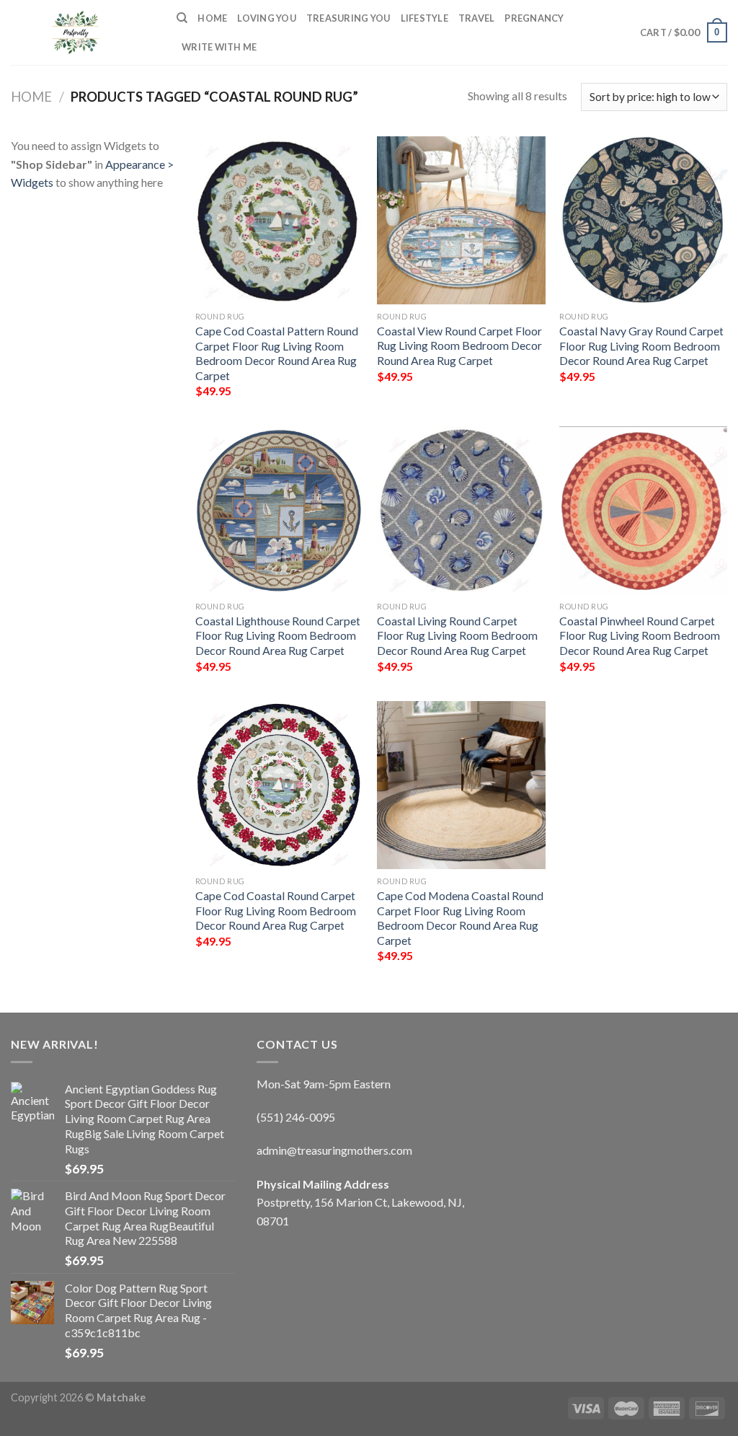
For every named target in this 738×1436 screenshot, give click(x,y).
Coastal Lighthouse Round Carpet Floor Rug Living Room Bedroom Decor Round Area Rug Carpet (277, 635)
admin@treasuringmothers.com (334, 1150)
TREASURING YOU (348, 18)
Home (212, 18)
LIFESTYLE (424, 18)
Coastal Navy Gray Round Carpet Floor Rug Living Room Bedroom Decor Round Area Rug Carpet (641, 345)
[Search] (182, 18)
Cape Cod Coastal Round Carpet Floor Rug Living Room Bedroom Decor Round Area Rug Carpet (275, 910)
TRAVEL (476, 18)
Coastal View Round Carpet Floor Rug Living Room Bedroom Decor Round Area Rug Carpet (459, 345)
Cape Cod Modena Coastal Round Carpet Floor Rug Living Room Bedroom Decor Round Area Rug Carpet (460, 918)
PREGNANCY (534, 18)
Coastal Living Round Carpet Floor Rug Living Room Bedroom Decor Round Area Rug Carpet (457, 635)
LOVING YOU (266, 18)
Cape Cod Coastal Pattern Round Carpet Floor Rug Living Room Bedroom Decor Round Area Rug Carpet (276, 353)
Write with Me (219, 47)
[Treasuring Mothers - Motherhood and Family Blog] (83, 32)
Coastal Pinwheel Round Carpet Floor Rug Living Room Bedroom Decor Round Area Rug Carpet (639, 635)
